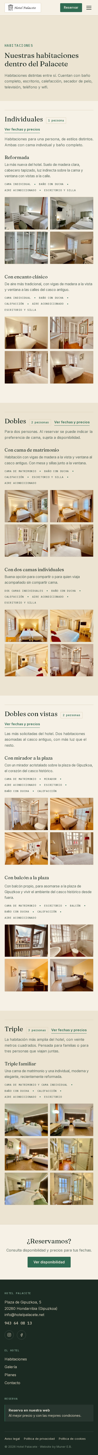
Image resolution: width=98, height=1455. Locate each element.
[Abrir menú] (88, 7)
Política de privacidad (39, 1438)
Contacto (12, 1382)
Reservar (71, 7)
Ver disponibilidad (49, 1262)
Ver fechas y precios (22, 129)
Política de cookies (72, 1438)
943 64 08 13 (18, 1323)
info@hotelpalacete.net (24, 1314)
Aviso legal (12, 1438)
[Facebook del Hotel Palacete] (21, 1334)
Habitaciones (16, 1359)
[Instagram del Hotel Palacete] (9, 1334)
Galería (11, 1367)
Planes (10, 1375)
